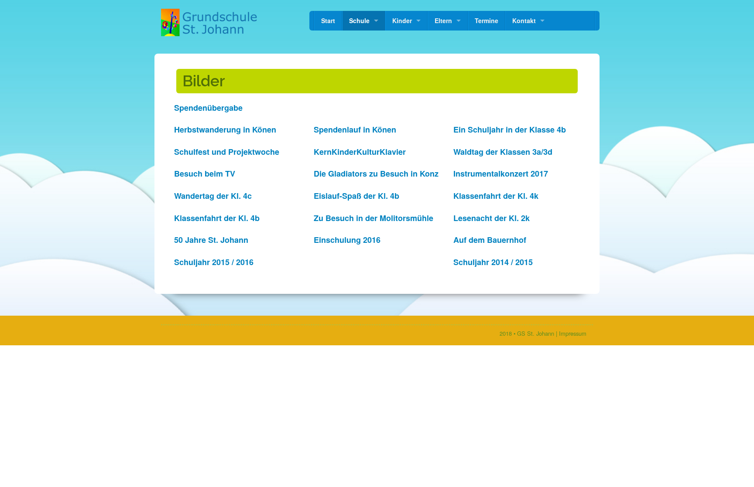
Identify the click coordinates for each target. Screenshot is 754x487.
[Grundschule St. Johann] (210, 22)
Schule (359, 20)
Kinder (402, 20)
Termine (486, 20)
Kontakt (524, 20)
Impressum (572, 333)
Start (328, 20)
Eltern (443, 20)
